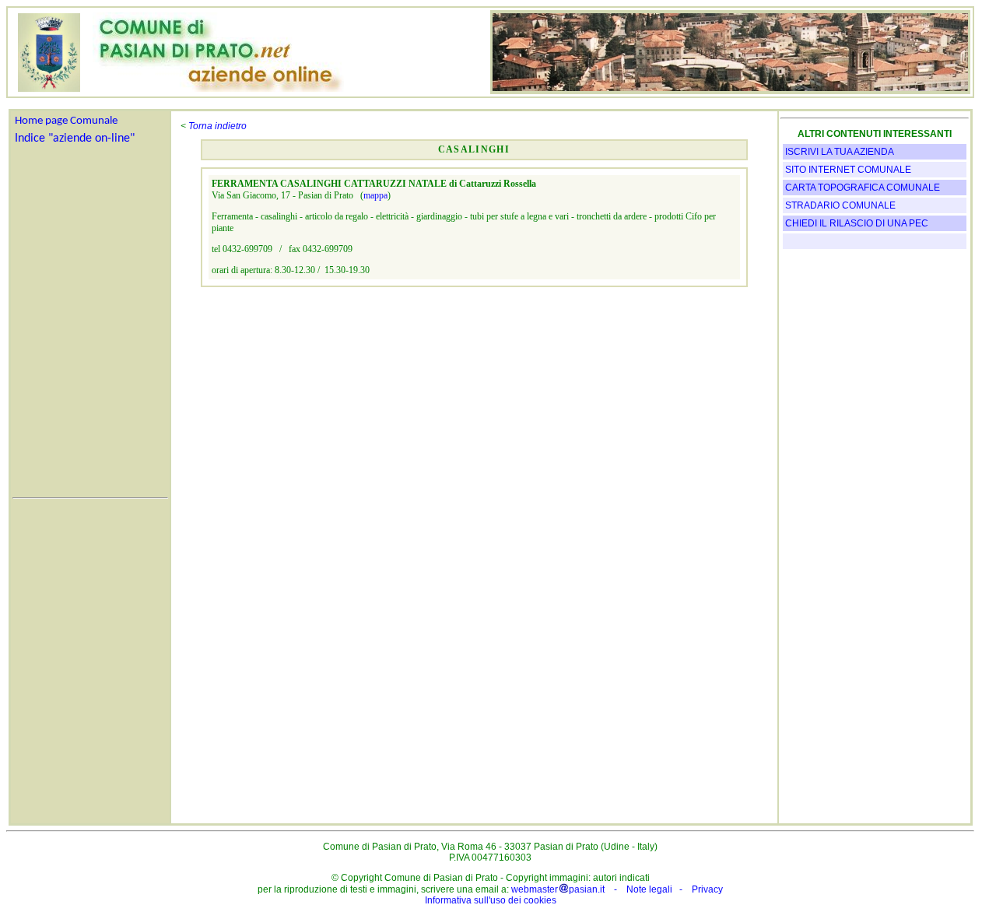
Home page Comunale (66, 121)
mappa (375, 195)
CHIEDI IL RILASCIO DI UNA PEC (856, 223)
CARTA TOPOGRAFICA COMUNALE (862, 187)
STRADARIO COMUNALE (840, 205)
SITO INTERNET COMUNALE (848, 169)
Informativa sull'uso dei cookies (490, 900)
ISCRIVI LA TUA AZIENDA (839, 151)
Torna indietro (217, 126)
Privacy (707, 889)
